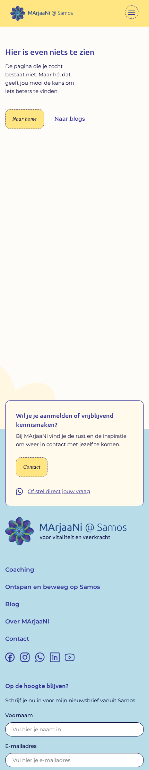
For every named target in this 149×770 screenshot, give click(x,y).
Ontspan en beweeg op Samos (52, 586)
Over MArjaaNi (27, 621)
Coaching (19, 569)
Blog (12, 604)
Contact (17, 638)
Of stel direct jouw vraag (59, 491)
